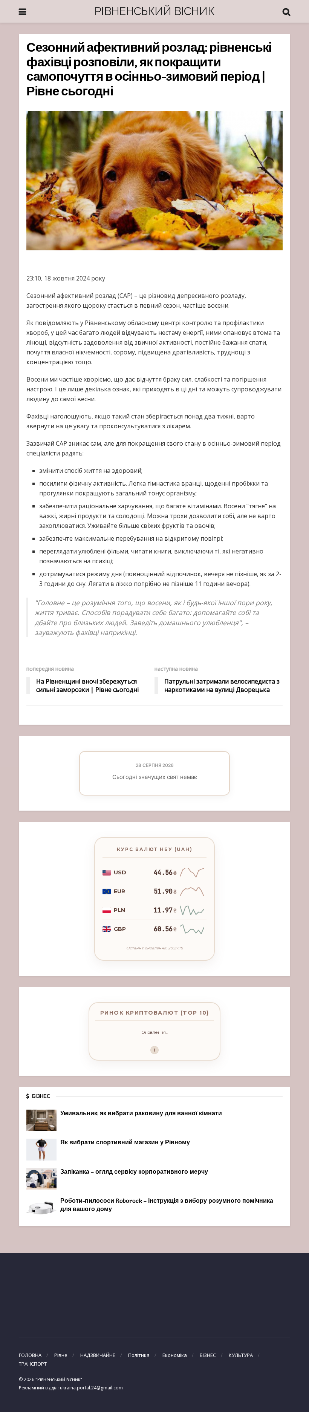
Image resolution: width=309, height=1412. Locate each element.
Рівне (60, 1355)
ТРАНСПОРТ (33, 1363)
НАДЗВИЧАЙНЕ (97, 1355)
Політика (139, 1355)
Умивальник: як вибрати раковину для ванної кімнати (141, 1114)
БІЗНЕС (208, 1355)
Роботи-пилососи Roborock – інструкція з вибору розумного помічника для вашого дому (166, 1205)
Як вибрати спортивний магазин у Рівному (125, 1143)
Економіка (174, 1355)
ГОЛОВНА (30, 1355)
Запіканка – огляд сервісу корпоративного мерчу (134, 1172)
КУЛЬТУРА (241, 1355)
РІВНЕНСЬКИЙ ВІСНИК (154, 11)
